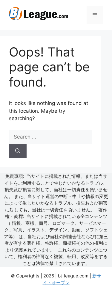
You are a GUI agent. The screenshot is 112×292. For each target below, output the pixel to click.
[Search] (18, 151)
